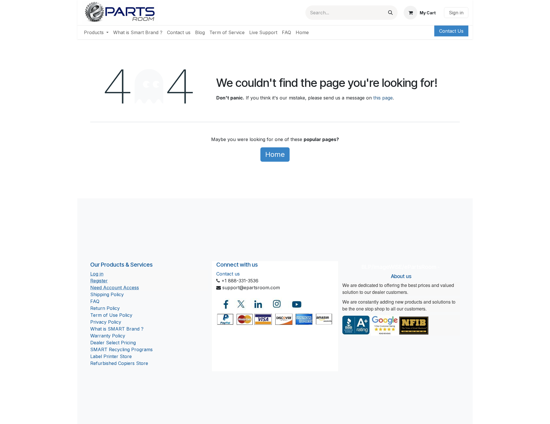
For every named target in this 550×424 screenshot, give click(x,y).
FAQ (94, 301)
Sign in (456, 12)
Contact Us (451, 31)
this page (383, 98)
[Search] (390, 12)
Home (275, 154)
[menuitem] (96, 32)
